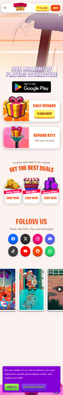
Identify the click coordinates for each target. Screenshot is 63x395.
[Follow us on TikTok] (13, 251)
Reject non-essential (33, 387)
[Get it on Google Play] (31, 87)
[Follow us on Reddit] (37, 251)
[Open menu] (5, 7)
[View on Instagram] (31, 289)
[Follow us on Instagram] (37, 238)
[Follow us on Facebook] (13, 238)
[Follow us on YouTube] (25, 251)
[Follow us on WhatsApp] (50, 251)
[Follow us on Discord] (50, 238)
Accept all (11, 387)
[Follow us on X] (25, 238)
